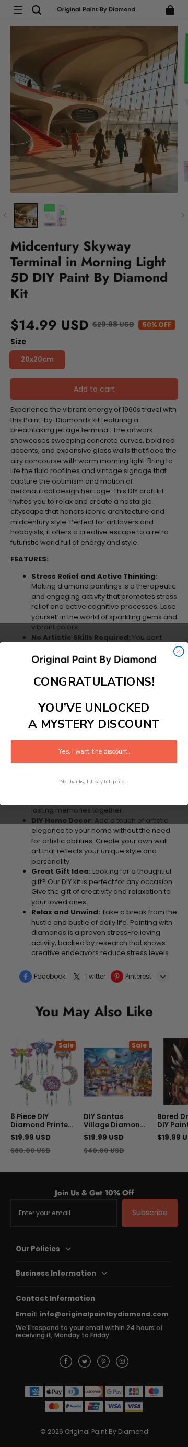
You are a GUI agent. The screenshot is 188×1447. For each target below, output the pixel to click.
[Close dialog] (179, 651)
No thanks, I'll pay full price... (94, 782)
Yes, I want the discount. (94, 752)
